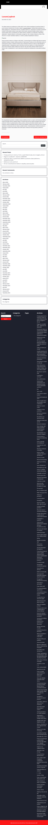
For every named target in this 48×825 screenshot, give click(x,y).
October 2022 (6, 234)
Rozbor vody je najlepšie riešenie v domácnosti (41, 454)
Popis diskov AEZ (41, 586)
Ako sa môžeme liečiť (42, 490)
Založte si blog (40, 775)
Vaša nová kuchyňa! (41, 667)
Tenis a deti (39, 391)
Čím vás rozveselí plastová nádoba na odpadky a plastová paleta (19, 163)
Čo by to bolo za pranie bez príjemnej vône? (42, 438)
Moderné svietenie (41, 424)
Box (38, 389)
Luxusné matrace (27, 28)
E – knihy (39, 773)
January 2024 (6, 216)
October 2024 (6, 202)
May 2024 (5, 209)
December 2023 (6, 218)
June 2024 (5, 207)
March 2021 (5, 258)
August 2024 (5, 205)
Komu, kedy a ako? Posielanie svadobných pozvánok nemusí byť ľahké (42, 760)
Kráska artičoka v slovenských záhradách (41, 786)
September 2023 (6, 222)
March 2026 (5, 182)
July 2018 (5, 287)
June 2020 (5, 271)
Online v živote (40, 789)
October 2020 (6, 267)
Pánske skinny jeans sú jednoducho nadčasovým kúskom (42, 515)
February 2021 (6, 260)
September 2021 (6, 251)
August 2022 (5, 238)
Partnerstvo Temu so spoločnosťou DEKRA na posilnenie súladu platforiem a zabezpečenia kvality (42, 332)
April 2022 (5, 242)
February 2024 (6, 214)
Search (4, 143)
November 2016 (6, 292)
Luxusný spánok (40, 498)
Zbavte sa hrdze (40, 457)
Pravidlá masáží (40, 562)
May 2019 (5, 282)
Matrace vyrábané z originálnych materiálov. (41, 635)
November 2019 (6, 274)
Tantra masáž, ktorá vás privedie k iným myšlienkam (41, 402)
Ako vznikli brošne (41, 379)
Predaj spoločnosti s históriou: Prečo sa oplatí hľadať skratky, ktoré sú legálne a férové (24, 155)
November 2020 (6, 265)
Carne (7, 2)
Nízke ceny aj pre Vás (42, 492)
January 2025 (6, 196)
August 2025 (5, 187)
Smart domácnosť (41, 465)
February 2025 (6, 195)
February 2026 (6, 184)
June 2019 (5, 280)
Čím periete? (40, 488)
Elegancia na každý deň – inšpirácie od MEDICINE (15, 156)
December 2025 (6, 185)
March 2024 (5, 213)
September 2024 (6, 204)
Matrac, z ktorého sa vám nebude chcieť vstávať (41, 725)
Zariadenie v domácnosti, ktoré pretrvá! (41, 698)
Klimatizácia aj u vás (41, 467)
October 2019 (6, 276)
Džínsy (38, 538)
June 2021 (5, 254)
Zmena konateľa (40, 642)
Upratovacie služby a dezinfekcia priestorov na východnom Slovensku (42, 621)
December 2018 (6, 285)
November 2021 (6, 247)
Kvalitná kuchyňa (41, 532)
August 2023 (5, 224)
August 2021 (5, 253)
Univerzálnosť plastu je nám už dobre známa (42, 593)
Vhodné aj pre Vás (41, 475)
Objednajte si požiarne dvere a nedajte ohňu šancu (41, 717)
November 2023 (6, 220)
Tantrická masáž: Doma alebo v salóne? (41, 708)
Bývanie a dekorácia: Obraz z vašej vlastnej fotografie (42, 646)
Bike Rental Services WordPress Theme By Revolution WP (24, 823)
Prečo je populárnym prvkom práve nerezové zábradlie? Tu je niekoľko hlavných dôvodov (42, 741)
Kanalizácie (39, 500)
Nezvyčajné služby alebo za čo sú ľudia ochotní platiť (41, 815)
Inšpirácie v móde (41, 481)
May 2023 (5, 225)
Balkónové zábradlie (41, 571)
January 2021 (6, 262)
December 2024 (6, 198)
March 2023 (5, 227)
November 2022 (6, 233)
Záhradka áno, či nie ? (42, 736)
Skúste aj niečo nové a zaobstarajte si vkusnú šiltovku (41, 609)
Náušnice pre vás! (41, 669)
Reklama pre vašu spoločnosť (11, 162)
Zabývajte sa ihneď (41, 473)
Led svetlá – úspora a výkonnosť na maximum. (42, 703)
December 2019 (6, 272)
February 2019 (6, 283)
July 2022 (5, 240)
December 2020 (6, 263)
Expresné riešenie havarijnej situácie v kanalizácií (41, 614)
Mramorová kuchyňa (42, 459)
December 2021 (6, 245)
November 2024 (6, 200)
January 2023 (6, 231)
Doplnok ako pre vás (42, 800)
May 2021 (5, 256)
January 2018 (6, 291)
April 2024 (5, 211)
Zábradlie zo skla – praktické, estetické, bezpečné (41, 797)
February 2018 (6, 289)
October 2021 (6, 249)
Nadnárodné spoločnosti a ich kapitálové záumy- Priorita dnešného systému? (41, 384)
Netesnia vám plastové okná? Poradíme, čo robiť (41, 485)
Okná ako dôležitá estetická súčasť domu (41, 679)
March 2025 (5, 193)
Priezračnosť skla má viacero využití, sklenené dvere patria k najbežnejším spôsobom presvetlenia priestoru (42, 556)
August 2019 (5, 278)
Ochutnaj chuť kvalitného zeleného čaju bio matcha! (41, 575)
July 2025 (5, 189)
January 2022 (6, 243)
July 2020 (5, 269)
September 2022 (6, 236)
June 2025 (5, 191)
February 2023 (6, 229)
